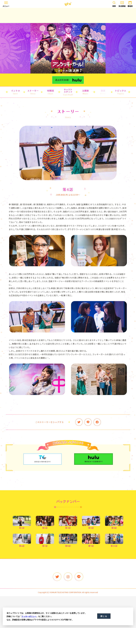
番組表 (130, 6)
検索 (114, 6)
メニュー (6, 6)
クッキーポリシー (29, 616)
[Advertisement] (68, 15)
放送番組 (122, 6)
